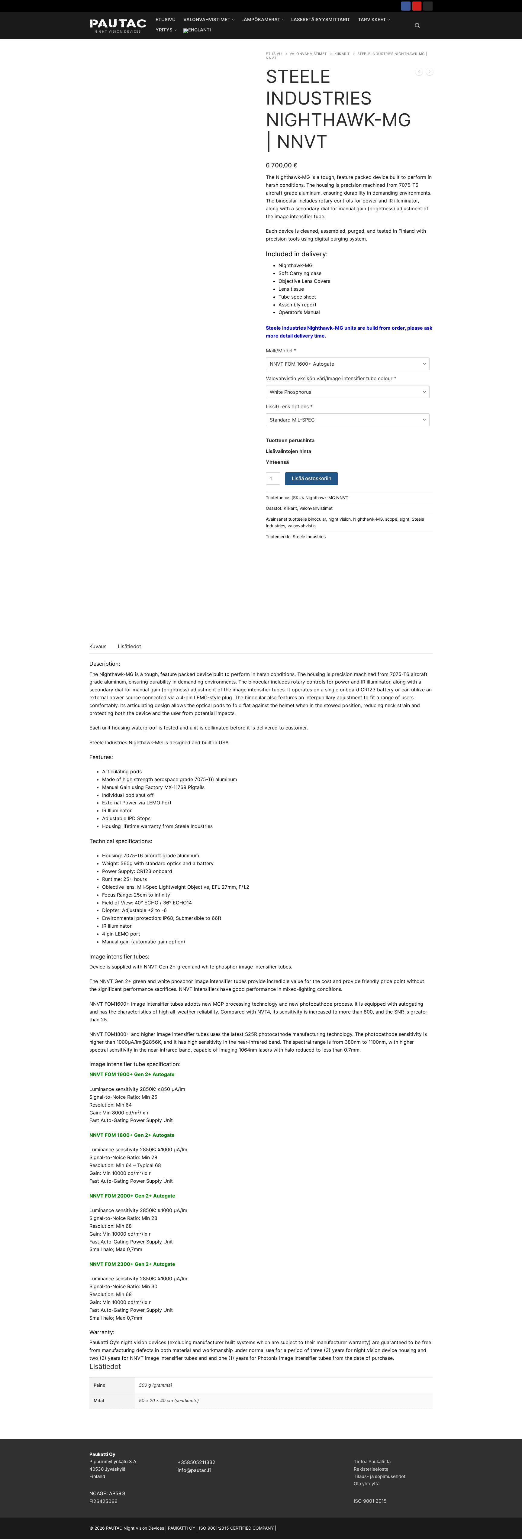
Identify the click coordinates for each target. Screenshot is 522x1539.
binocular (317, 519)
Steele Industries (309, 536)
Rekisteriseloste (371, 1469)
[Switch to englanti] (197, 31)
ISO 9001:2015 (370, 1501)
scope (391, 519)
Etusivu (274, 54)
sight (404, 519)
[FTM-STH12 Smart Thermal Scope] (419, 73)
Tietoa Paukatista (372, 1461)
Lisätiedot (129, 646)
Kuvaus (98, 646)
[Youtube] (417, 6)
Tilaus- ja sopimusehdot (379, 1476)
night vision (339, 519)
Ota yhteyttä (366, 1483)
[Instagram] (428, 6)
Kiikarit (342, 54)
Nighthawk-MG (368, 519)
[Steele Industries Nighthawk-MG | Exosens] (429, 73)
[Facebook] (406, 6)
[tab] (98, 647)
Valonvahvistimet (308, 54)
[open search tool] (417, 25)
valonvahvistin (302, 525)
